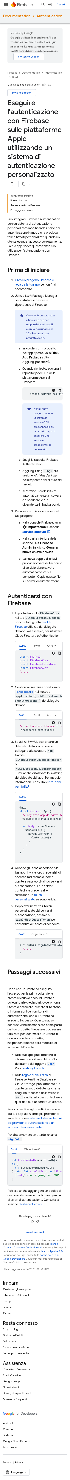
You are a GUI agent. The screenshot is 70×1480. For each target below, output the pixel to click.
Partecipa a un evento (16, 1353)
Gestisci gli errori (30, 1204)
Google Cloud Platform (16, 1441)
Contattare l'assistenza (16, 1369)
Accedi (61, 4)
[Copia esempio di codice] (60, 390)
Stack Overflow (12, 1375)
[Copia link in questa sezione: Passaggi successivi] (11, 979)
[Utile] (44, 85)
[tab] (23, 645)
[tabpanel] (38, 666)
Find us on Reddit (13, 1335)
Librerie (7, 1307)
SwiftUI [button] (22, 645)
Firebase (12, 72)
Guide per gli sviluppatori (17, 1289)
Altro (50, 645)
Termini (7, 1462)
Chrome (8, 1429)
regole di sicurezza (35, 1075)
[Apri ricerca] (43, 4)
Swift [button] (37, 645)
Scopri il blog (10, 1329)
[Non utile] (49, 85)
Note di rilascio (11, 1387)
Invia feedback (21, 92)
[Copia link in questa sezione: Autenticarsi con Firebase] (34, 603)
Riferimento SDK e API (16, 1295)
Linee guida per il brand (17, 1393)
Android (8, 1423)
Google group (11, 1381)
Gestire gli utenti (32, 1068)
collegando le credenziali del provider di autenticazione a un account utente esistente (34, 1123)
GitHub (7, 1313)
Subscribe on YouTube (16, 1347)
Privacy (19, 1462)
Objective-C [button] (39, 934)
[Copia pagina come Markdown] (23, 184)
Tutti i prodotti (11, 1447)
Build (15, 77)
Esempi (7, 1301)
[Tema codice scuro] (54, 390)
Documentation (16, 16)
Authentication (49, 16)
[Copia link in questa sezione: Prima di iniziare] (53, 270)
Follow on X (9, 1341)
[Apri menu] (6, 4)
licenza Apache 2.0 (52, 1251)
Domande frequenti (15, 1399)
